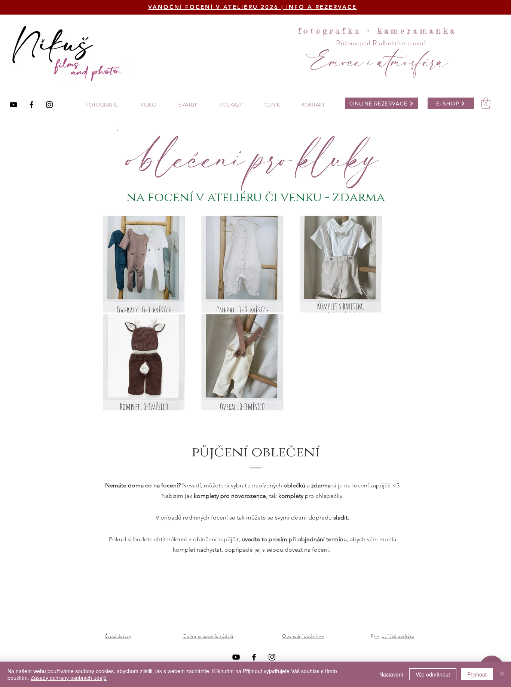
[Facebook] (31, 104)
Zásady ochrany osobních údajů (69, 677)
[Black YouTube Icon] (13, 104)
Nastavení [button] (391, 674)
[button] (485, 103)
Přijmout (477, 674)
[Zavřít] (502, 674)
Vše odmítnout (433, 674)
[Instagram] (49, 104)
